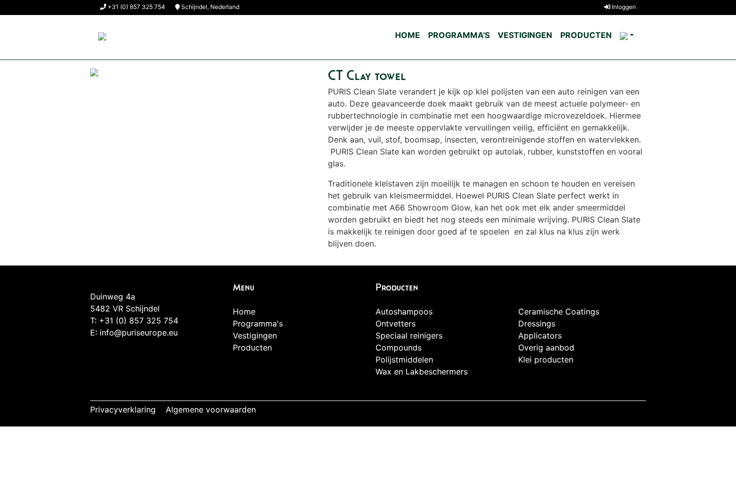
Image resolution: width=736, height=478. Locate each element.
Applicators (540, 335)
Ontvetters (396, 323)
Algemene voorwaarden (211, 409)
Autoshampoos (404, 311)
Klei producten (545, 359)
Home (407, 35)
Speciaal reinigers (409, 335)
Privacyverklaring (123, 409)
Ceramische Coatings (558, 311)
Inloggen (623, 6)
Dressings (536, 323)
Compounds (399, 347)
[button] (627, 35)
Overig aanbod (546, 347)
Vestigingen (525, 35)
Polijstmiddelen (404, 359)
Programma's (459, 35)
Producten (586, 35)
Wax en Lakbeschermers (422, 371)
